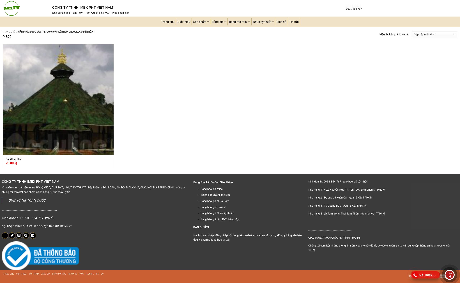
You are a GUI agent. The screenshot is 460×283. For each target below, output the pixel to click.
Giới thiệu (184, 22)
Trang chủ (167, 22)
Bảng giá (218, 22)
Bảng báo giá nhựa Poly (215, 201)
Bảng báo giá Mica (212, 189)
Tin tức (294, 22)
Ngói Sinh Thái (13, 159)
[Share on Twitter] (12, 235)
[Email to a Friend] (19, 235)
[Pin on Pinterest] (26, 235)
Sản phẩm (199, 22)
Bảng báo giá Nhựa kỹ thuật (217, 213)
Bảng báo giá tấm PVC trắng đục (220, 219)
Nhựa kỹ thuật (262, 22)
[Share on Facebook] (5, 235)
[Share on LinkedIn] (33, 235)
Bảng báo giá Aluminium (215, 195)
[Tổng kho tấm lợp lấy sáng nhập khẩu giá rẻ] (25, 8)
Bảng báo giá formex (213, 207)
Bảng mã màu (238, 22)
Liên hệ (281, 22)
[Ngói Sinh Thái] (58, 99)
